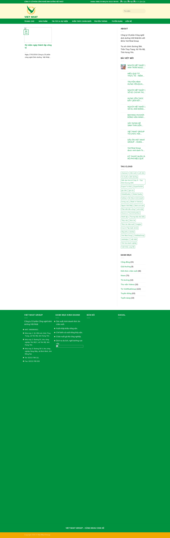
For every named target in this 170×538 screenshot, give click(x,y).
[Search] (143, 11)
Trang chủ (29, 21)
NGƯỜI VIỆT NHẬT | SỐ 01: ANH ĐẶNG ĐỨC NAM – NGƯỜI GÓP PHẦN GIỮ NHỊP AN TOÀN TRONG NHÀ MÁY (136, 108)
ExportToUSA (138, 186)
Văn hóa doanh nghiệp (128, 243)
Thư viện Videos (127, 284)
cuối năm (141, 173)
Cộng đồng (125, 262)
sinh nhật (140, 209)
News (123, 276)
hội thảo (131, 198)
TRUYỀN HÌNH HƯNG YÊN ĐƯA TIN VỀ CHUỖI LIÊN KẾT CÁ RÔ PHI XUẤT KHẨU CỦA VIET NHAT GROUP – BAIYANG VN (136, 83)
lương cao (124, 202)
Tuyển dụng (117, 21)
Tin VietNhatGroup (128, 289)
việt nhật (134, 239)
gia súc (131, 190)
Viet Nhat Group (126, 235)
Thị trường (125, 280)
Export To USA (126, 186)
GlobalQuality (125, 194)
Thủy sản (124, 220)
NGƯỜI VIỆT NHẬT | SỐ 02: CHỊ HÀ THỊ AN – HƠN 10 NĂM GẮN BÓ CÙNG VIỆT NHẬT (136, 91)
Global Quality (137, 194)
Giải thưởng (126, 267)
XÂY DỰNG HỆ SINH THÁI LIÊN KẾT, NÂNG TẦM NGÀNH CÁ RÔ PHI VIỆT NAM (136, 124)
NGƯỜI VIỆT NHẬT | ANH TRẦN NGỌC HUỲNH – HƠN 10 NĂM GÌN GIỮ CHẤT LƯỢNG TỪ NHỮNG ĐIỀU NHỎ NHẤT (136, 66)
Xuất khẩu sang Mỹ (127, 247)
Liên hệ (128, 21)
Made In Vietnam (136, 202)
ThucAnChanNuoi (134, 213)
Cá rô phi (124, 177)
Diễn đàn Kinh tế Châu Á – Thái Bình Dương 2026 (132, 182)
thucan (123, 213)
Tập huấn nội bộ (132, 228)
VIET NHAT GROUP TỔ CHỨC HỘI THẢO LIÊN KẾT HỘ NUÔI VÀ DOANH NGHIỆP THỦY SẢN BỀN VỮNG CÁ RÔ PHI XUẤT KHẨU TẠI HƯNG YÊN (136, 133)
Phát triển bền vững (128, 209)
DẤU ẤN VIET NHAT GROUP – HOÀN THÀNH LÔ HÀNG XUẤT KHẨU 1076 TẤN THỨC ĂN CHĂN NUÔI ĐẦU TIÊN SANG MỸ (136, 141)
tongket (138, 224)
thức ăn (132, 220)
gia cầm (124, 190)
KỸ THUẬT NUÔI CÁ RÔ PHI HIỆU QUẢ (136, 157)
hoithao (123, 198)
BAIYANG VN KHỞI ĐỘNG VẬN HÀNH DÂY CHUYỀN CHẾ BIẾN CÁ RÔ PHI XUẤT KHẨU (136, 116)
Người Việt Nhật (126, 205)
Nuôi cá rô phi (139, 205)
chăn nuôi (133, 173)
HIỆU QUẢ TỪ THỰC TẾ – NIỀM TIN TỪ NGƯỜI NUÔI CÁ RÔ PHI (135, 75)
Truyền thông (100, 21)
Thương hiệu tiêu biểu (137, 217)
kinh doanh (139, 198)
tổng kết (124, 232)
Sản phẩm (43, 21)
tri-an (123, 228)
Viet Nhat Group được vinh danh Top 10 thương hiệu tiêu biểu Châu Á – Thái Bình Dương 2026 (136, 149)
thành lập (124, 217)
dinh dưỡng (133, 177)
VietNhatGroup (139, 235)
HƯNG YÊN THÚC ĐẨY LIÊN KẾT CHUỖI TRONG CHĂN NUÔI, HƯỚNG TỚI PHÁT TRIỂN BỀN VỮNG (136, 99)
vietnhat (131, 232)
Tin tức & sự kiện (60, 21)
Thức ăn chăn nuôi (127, 224)
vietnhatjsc (125, 239)
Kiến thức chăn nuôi (81, 21)
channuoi (124, 173)
